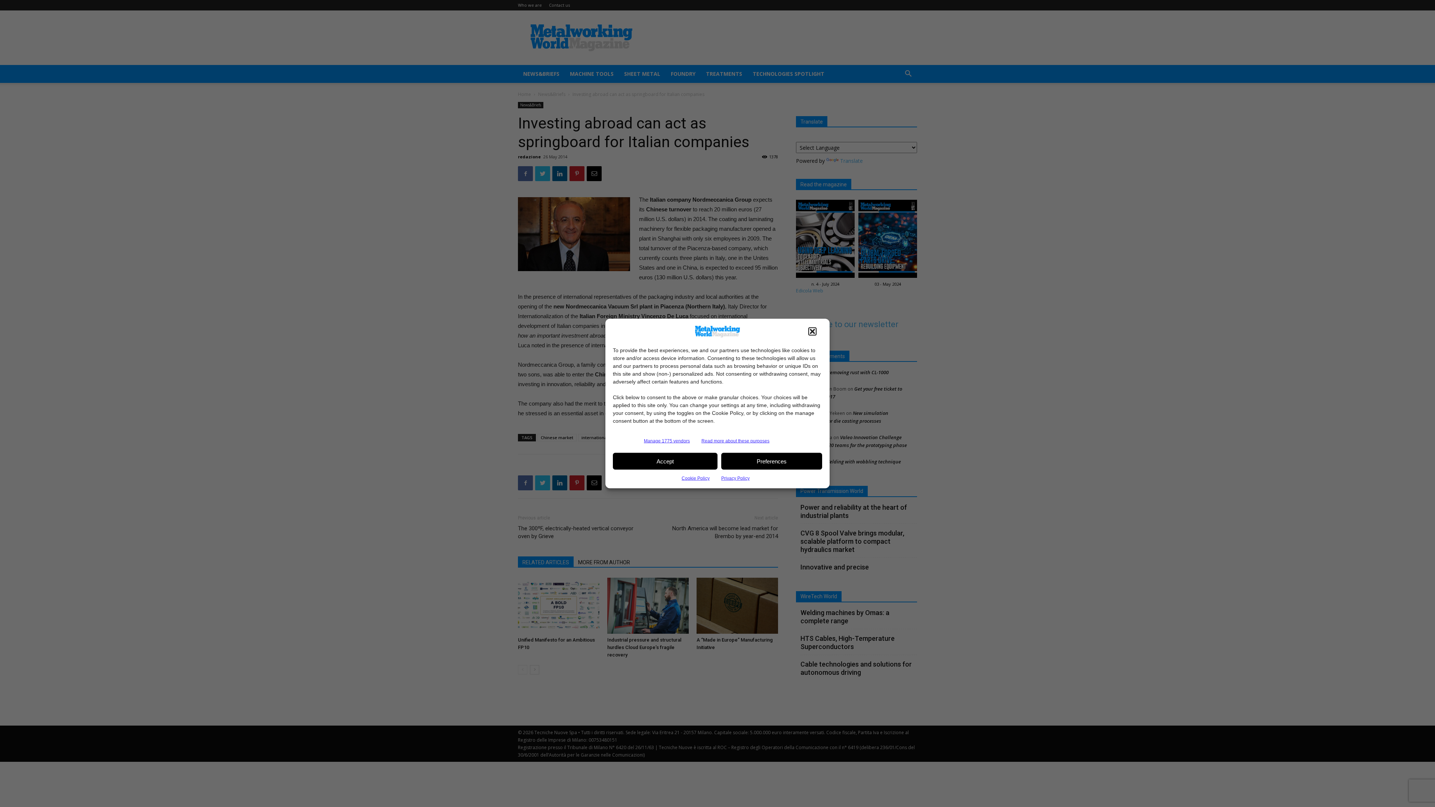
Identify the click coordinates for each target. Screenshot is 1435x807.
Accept (665, 461)
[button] (812, 331)
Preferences (772, 461)
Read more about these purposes (735, 441)
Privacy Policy (735, 478)
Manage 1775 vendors (667, 441)
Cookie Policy (696, 478)
